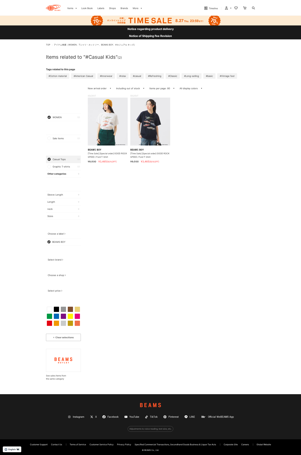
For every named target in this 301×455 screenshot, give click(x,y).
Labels (100, 8)
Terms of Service (78, 444)
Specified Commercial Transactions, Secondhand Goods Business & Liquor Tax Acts (175, 444)
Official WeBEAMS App (221, 417)
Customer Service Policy (102, 444)
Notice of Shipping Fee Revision (150, 36)
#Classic (172, 76)
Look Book (87, 8)
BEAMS (150, 405)
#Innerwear (106, 76)
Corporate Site (231, 444)
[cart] (245, 8)
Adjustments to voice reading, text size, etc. (150, 428)
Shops (112, 8)
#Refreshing (154, 76)
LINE (192, 417)
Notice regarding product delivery (151, 29)
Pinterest (173, 417)
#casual (137, 76)
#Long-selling (191, 76)
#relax (122, 76)
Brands (124, 8)
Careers (245, 444)
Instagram (78, 417)
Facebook (113, 417)
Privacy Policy (124, 444)
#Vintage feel (227, 76)
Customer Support (39, 444)
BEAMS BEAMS (53, 8)
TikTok (154, 417)
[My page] (227, 8)
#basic (209, 76)
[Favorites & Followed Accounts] (236, 8)
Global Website (264, 444)
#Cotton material (58, 76)
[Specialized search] (253, 8)
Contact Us (56, 444)
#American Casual (83, 76)
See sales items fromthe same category (56, 377)
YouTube (134, 417)
